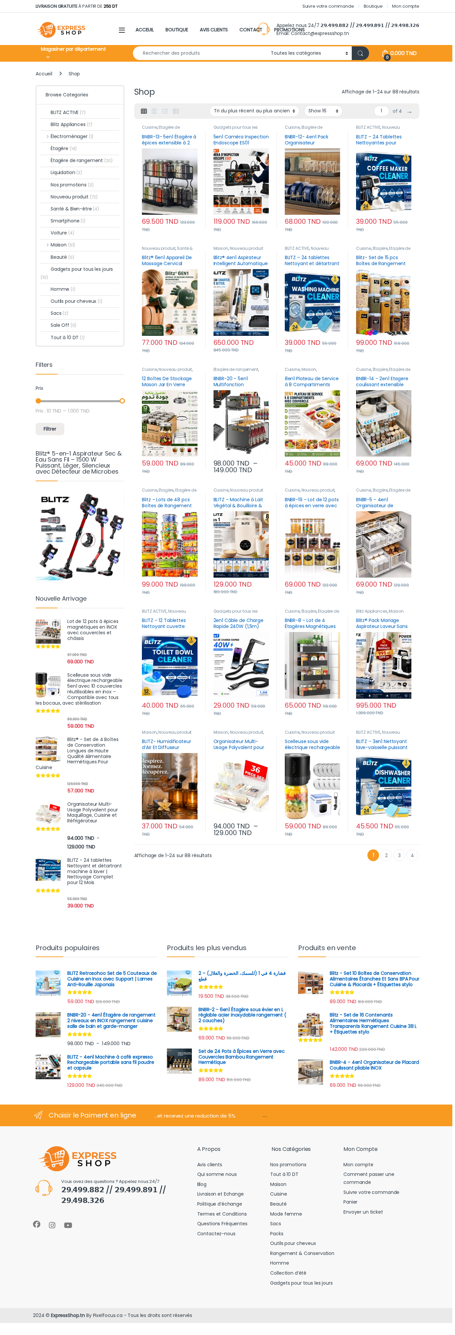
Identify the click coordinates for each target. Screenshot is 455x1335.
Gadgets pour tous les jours (77, 273)
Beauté (62, 257)
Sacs (59, 313)
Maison (221, 248)
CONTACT (250, 29)
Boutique (373, 6)
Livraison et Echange (220, 1194)
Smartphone (68, 220)
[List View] (165, 111)
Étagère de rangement (161, 129)
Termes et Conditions (222, 1214)
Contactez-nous (216, 1233)
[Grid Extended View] (154, 111)
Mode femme (286, 1214)
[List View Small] (176, 111)
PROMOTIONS (289, 29)
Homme (63, 289)
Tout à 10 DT (68, 337)
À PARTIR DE (77, 6)
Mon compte (405, 6)
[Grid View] (144, 111)
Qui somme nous (217, 1174)
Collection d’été (288, 1273)
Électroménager (72, 136)
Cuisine (149, 127)
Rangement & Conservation (302, 1253)
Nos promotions (72, 184)
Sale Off (63, 325)
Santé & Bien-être (75, 208)
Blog (202, 1184)
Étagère (380, 248)
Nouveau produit (158, 248)
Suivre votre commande (328, 6)
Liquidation (66, 172)
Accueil (44, 73)
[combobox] (200, 53)
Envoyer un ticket (363, 1212)
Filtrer (50, 429)
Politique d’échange (219, 1204)
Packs (276, 1233)
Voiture (62, 232)
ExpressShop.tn (68, 1315)
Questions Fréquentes (222, 1223)
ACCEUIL (145, 29)
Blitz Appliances (371, 611)
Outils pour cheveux (76, 301)
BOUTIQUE (177, 29)
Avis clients (209, 1164)
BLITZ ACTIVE (368, 127)
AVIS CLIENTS (214, 29)
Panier (350, 1202)
